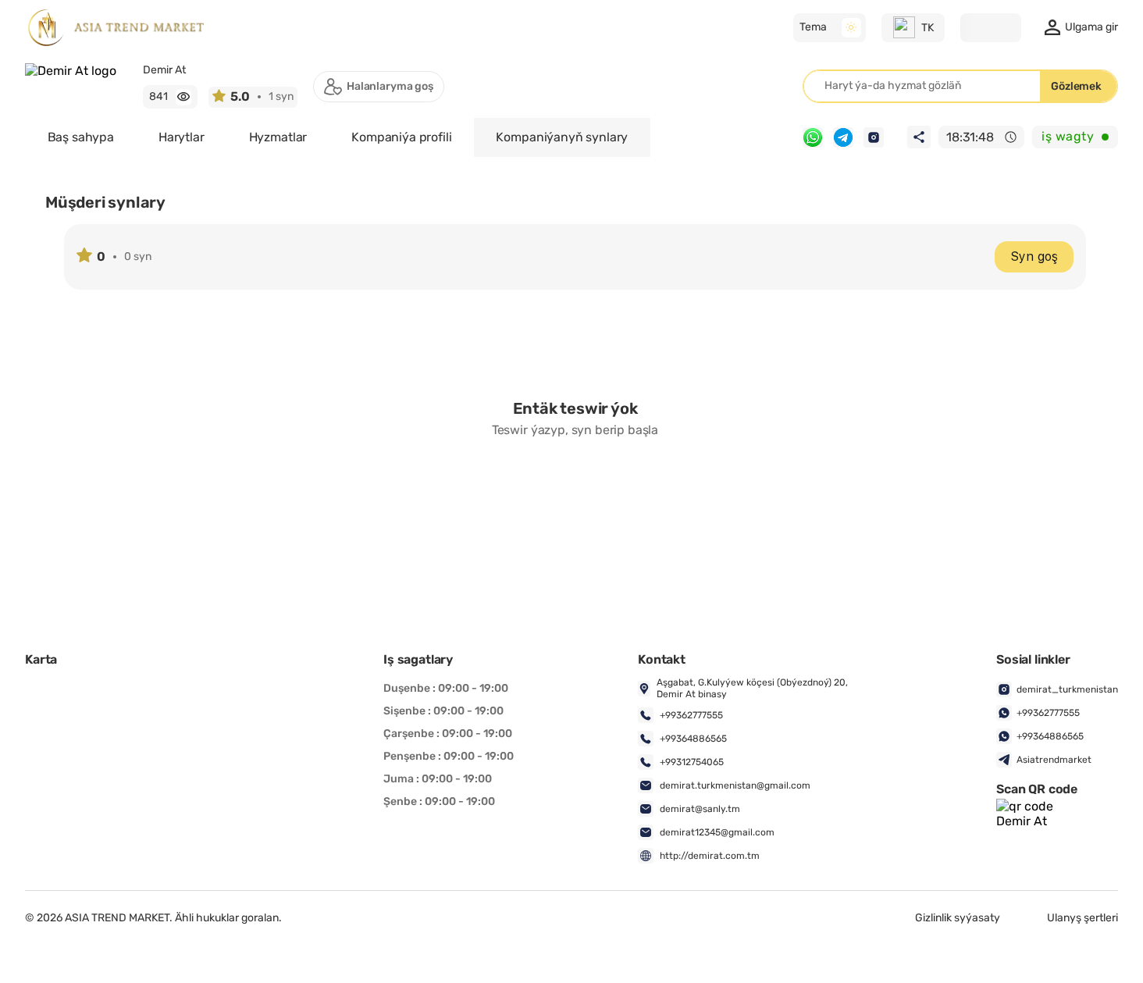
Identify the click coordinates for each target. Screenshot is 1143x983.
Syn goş (1034, 256)
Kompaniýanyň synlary (562, 137)
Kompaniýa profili (401, 137)
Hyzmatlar (278, 137)
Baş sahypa (81, 137)
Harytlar (181, 137)
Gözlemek (1076, 86)
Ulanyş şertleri (1082, 918)
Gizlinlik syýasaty (957, 918)
